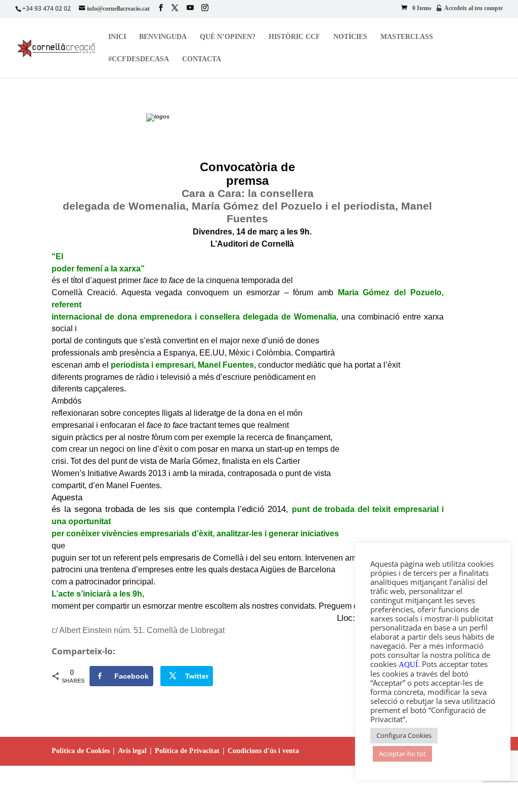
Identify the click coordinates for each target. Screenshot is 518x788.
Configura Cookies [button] (403, 735)
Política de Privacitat (187, 751)
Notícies (350, 37)
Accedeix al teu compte (473, 8)
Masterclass (406, 37)
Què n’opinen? (227, 37)
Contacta (201, 59)
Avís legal (132, 751)
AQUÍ (408, 664)
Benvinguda (163, 37)
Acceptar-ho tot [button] (402, 753)
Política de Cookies (81, 751)
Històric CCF (294, 37)
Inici (117, 37)
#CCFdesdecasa (138, 59)
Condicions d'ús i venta (263, 751)
